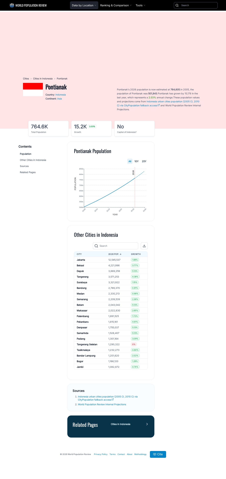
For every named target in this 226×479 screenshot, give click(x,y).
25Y (144, 161)
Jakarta (81, 259)
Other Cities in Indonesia (33, 160)
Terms (112, 454)
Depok (80, 271)
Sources (24, 166)
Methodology (140, 454)
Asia (59, 98)
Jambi (80, 366)
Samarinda (82, 333)
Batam (80, 304)
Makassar (82, 310)
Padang (81, 338)
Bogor (80, 361)
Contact (121, 454)
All (130, 161)
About (129, 454)
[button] (144, 245)
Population (25, 153)
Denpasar (82, 327)
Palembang (83, 316)
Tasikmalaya (83, 350)
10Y (137, 161)
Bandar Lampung (86, 355)
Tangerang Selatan (87, 344)
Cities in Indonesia (43, 78)
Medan (80, 293)
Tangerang (83, 276)
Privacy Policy (101, 454)
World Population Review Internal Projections (102, 404)
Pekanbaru (83, 321)
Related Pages (28, 172)
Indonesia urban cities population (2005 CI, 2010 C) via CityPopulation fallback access (108, 398)
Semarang (82, 299)
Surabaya (82, 282)
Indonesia (60, 94)
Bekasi (80, 265)
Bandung (82, 288)
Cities (26, 78)
